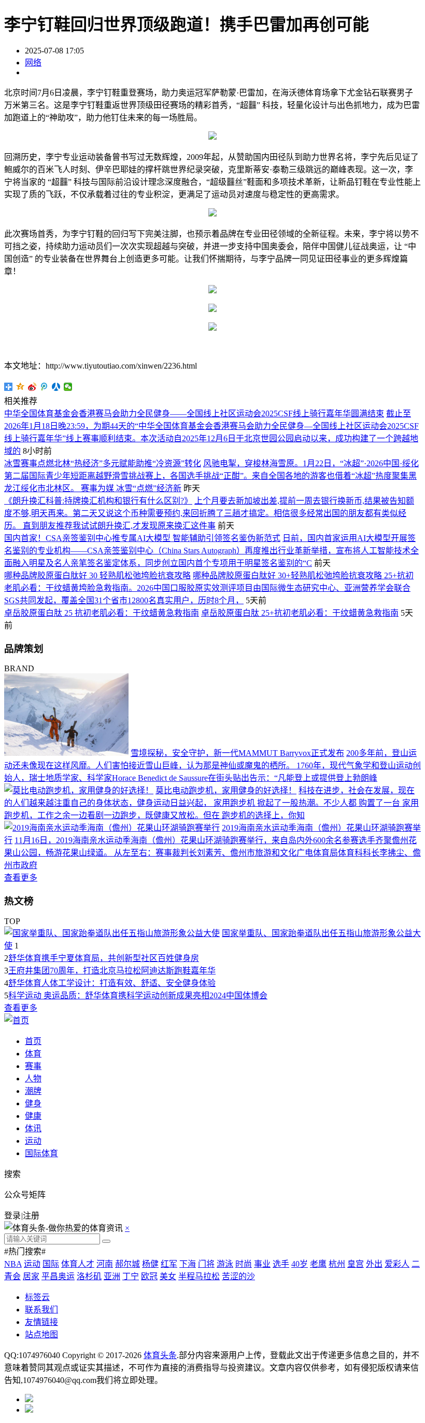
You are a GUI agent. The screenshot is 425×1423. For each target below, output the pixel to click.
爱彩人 (397, 1263)
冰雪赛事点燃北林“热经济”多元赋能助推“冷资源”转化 (102, 463)
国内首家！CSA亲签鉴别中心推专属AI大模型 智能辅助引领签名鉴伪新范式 (142, 538)
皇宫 (355, 1263)
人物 (33, 1078)
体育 (33, 1053)
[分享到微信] (68, 387)
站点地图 (41, 1334)
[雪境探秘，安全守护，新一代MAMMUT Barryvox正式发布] (66, 753)
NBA (13, 1263)
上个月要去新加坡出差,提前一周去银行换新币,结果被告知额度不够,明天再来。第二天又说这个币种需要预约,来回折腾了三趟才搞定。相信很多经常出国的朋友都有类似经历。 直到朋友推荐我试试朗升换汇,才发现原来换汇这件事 (209, 513)
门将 (206, 1263)
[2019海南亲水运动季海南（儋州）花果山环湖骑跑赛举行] (112, 827)
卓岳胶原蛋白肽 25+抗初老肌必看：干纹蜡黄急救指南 (300, 612)
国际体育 (41, 1153)
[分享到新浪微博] (32, 387)
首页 (33, 1041)
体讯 (33, 1128)
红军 (169, 1263)
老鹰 (318, 1263)
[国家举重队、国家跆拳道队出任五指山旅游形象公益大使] (112, 933)
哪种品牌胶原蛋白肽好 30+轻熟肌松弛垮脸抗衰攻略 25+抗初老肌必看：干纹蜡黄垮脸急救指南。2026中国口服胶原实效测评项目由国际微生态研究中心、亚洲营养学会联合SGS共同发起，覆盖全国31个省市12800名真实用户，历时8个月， (209, 588)
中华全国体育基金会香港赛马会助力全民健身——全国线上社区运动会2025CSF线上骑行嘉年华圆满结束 (194, 413)
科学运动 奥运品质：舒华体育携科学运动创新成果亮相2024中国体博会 (137, 995)
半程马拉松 (199, 1276)
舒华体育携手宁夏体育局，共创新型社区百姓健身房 (103, 958)
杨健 (150, 1263)
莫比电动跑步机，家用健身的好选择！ (225, 790)
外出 (374, 1263)
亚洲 (112, 1276)
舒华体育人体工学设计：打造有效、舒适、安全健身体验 (112, 983)
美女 (168, 1276)
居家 (31, 1276)
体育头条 (160, 1355)
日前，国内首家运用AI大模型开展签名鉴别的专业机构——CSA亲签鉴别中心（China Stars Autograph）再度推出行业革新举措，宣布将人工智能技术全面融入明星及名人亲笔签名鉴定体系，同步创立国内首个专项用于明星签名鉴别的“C (211, 550)
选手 (281, 1263)
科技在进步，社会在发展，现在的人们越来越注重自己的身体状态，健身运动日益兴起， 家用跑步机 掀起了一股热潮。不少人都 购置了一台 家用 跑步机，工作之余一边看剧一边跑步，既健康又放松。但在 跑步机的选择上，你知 (211, 803)
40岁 (299, 1263)
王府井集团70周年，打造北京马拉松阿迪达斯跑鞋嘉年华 (112, 970)
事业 (262, 1263)
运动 (33, 1140)
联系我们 (41, 1309)
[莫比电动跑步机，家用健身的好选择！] (78, 790)
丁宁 (130, 1276)
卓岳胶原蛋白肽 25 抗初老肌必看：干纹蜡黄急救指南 (101, 612)
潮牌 (33, 1091)
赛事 (33, 1066)
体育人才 (77, 1263)
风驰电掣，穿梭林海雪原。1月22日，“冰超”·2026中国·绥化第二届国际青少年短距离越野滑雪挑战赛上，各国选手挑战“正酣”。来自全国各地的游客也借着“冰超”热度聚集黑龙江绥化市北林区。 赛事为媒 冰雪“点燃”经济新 (211, 476)
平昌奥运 (58, 1276)
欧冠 (149, 1276)
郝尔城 (127, 1263)
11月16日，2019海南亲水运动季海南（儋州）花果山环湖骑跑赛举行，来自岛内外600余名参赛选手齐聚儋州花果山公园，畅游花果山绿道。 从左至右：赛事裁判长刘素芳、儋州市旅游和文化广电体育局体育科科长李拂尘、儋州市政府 (212, 853)
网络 (33, 62)
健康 (33, 1116)
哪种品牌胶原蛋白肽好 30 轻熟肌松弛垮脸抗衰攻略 (97, 575)
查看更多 (20, 877)
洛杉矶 (89, 1276)
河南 (104, 1263)
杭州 (337, 1263)
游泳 (225, 1263)
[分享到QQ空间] (20, 387)
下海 (187, 1263)
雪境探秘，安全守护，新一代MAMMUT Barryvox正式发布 (237, 753)
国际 (50, 1263)
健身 (33, 1103)
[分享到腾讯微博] (44, 387)
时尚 (243, 1263)
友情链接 (41, 1322)
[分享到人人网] (56, 387)
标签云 (37, 1297)
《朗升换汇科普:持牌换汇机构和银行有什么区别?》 (98, 500)
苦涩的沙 (238, 1276)
